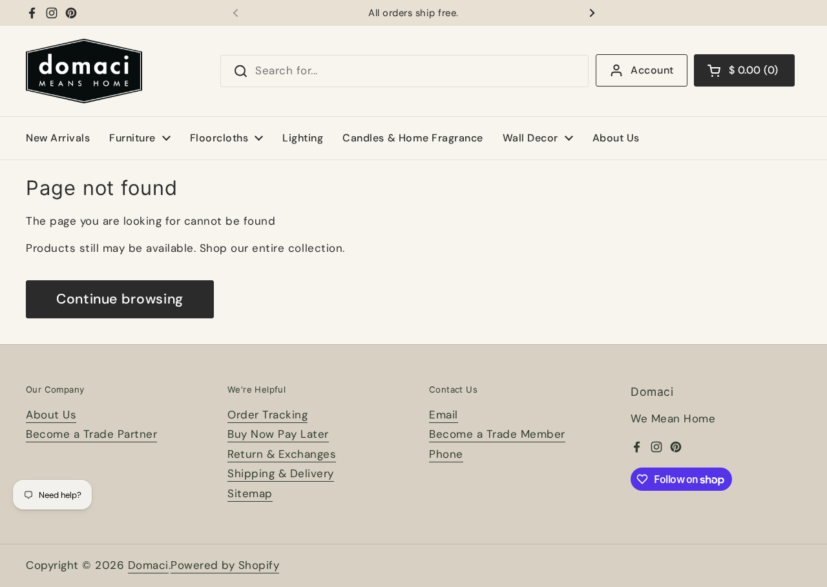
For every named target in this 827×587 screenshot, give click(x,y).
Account (652, 70)
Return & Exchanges (281, 454)
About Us (51, 414)
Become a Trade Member (497, 434)
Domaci (148, 565)
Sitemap (250, 493)
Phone (446, 454)
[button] (744, 70)
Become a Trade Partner (91, 434)
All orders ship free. (413, 13)
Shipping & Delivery (280, 473)
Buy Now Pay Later (278, 434)
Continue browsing (119, 299)
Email (443, 414)
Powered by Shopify (225, 565)
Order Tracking (267, 414)
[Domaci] (84, 71)
